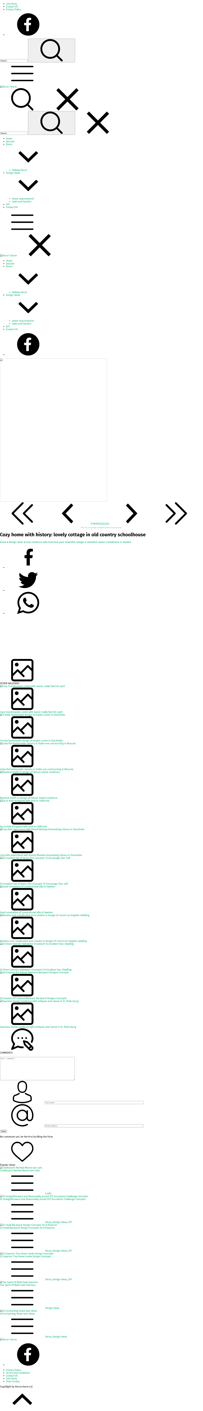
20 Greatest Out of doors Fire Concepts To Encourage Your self (34, 883)
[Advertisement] (89, 638)
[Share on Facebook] (28, 567)
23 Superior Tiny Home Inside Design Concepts (25, 1256)
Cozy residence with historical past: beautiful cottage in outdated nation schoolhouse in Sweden (78, 542)
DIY (70, 1222)
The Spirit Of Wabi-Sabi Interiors (18, 1285)
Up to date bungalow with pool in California (23, 826)
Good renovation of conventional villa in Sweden (26, 912)
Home (3, 542)
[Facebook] (28, 34)
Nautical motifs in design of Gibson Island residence (28, 797)
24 (108, 523)
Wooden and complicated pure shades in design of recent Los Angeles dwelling (43, 941)
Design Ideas (16, 542)
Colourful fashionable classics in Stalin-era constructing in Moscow (36, 769)
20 (98, 523)
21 (101, 523)
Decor (48, 1222)
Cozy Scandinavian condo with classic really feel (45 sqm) (31, 712)
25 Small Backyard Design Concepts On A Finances (27, 1227)
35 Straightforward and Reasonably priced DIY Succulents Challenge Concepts (43, 1199)
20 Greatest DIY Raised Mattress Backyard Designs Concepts (33, 998)
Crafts (48, 1193)
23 (105, 523)
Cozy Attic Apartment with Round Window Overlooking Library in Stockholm (41, 855)
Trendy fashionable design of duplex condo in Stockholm (31, 740)
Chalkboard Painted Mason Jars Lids (20, 1170)
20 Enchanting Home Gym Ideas (17, 1313)
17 (91, 523)
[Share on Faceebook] (28, 590)
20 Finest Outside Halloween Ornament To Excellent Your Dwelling (35, 969)
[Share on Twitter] (28, 613)
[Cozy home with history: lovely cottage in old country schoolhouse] (53, 500)
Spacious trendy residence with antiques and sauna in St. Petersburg (38, 1027)
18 (94, 523)
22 (103, 523)
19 (96, 523)
